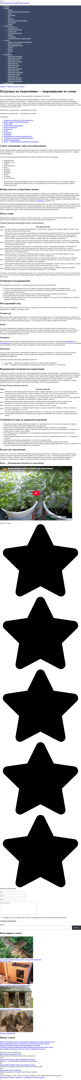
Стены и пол (12, 31)
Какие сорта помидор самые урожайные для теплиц (17, 1059)
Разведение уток (13, 76)
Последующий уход (10, 127)
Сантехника (12, 22)
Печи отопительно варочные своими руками (15, 985)
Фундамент (12, 36)
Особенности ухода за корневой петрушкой (18, 138)
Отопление (11, 15)
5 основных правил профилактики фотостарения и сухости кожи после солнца (26, 1047)
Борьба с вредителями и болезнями (20, 42)
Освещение (8, 133)
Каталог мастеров (39, 1077)
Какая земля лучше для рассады (10, 1070)
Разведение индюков (15, 61)
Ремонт (6, 8)
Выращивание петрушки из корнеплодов (18, 136)
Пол (9, 17)
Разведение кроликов (15, 56)
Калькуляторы (9, 83)
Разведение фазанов (14, 78)
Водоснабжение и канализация (18, 11)
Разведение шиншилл (15, 81)
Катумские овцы (5, 961)
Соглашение (27, 1077)
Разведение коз (13, 63)
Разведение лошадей (15, 69)
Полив (10, 49)
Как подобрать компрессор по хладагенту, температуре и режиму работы (24, 1043)
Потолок (11, 19)
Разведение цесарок (14, 79)
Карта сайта (4, 1077)
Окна (9, 13)
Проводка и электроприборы (17, 20)
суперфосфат (40, 201)
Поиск (2, 924)
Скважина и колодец (15, 29)
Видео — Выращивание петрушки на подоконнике (21, 141)
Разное (10, 24)
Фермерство (8, 54)
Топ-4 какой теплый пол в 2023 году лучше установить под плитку (22, 1049)
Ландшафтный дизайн (15, 45)
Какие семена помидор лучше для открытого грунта (17, 1065)
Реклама (12, 1077)
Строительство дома (15, 33)
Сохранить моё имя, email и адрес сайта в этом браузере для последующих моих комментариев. (34, 917)
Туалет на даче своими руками (10, 1009)
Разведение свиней (14, 74)
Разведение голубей (14, 58)
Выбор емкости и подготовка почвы (16, 122)
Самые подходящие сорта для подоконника (18, 120)
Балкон (10, 10)
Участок (6, 40)
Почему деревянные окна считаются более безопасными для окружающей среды (27, 1042)
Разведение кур (13, 67)
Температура (8, 129)
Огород (10, 47)
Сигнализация (13, 28)
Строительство (9, 26)
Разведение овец (13, 70)
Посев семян (8, 124)
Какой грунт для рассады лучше (11, 1054)
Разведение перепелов (15, 72)
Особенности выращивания (13, 125)
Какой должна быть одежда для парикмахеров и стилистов (20, 1045)
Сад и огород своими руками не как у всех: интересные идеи (20, 959)
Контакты (19, 1077)
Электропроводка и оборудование (19, 38)
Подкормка (7, 134)
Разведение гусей (14, 60)
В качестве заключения (11, 140)
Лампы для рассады (14, 44)
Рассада (10, 51)
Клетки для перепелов (7, 1033)
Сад (9, 53)
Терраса (10, 35)
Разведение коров (14, 65)
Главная (6, 6)
